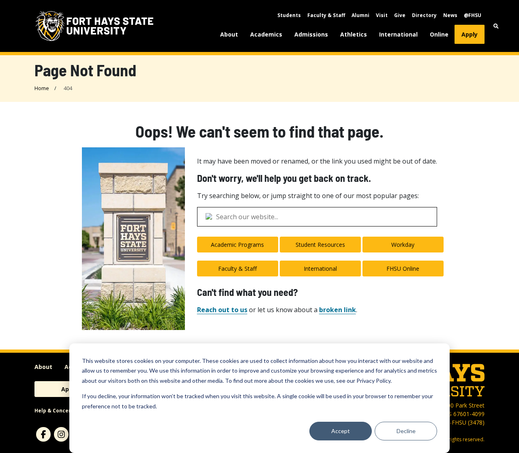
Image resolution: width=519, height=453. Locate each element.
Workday (402, 244)
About (229, 34)
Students (289, 15)
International (398, 34)
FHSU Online (402, 268)
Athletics (353, 34)
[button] (492, 26)
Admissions (311, 34)
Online (439, 34)
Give (399, 15)
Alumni (360, 15)
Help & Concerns (55, 410)
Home (41, 88)
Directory (424, 15)
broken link (337, 309)
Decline (406, 430)
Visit (382, 15)
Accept (340, 430)
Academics (266, 34)
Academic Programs (237, 244)
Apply (469, 34)
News (450, 15)
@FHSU (472, 15)
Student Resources (320, 244)
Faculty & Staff (326, 15)
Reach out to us (222, 309)
